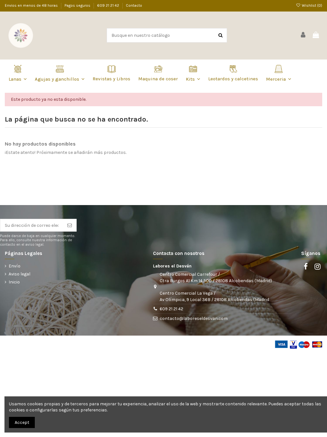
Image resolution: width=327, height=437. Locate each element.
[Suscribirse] (69, 225)
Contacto (134, 5)
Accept (22, 422)
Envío (14, 266)
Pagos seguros (78, 5)
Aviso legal (19, 274)
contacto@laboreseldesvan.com (194, 318)
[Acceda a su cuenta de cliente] (303, 35)
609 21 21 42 (108, 5)
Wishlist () (311, 5)
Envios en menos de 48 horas (32, 5)
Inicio (14, 282)
